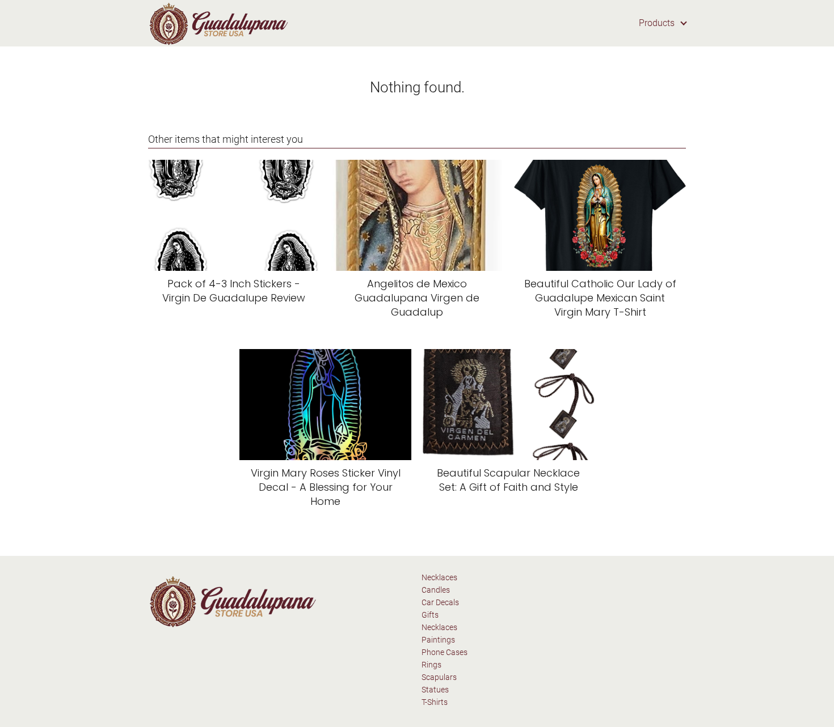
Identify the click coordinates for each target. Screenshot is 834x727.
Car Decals (440, 602)
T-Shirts (435, 702)
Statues (435, 689)
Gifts (430, 614)
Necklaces (439, 577)
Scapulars (439, 677)
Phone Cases (444, 652)
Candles (436, 589)
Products (657, 23)
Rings (431, 664)
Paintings (438, 639)
